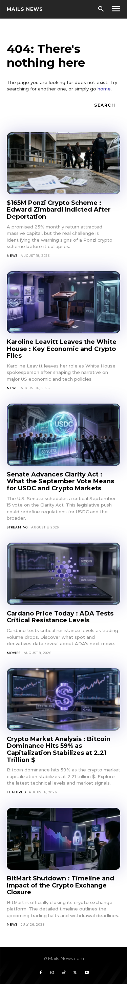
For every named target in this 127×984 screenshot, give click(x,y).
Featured (16, 792)
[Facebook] (41, 973)
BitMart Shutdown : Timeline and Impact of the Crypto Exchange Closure (60, 885)
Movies (14, 653)
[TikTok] (64, 973)
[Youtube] (87, 973)
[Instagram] (52, 973)
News (12, 255)
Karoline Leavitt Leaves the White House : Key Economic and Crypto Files (62, 348)
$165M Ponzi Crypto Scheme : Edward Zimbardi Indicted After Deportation (59, 209)
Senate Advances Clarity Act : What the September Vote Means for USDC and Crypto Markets (60, 481)
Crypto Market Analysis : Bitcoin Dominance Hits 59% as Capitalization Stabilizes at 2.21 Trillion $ (58, 749)
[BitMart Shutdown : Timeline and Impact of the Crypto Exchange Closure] (63, 839)
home (104, 88)
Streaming (17, 527)
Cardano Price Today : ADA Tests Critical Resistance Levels (60, 617)
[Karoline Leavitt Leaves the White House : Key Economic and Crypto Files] (63, 302)
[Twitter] (75, 973)
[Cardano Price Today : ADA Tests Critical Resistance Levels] (63, 574)
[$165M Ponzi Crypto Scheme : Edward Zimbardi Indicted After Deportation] (63, 163)
